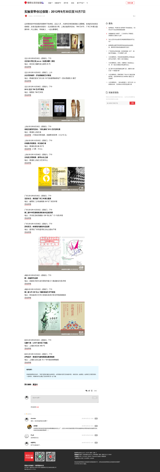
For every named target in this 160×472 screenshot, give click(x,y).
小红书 (87, 452)
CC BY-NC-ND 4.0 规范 (80, 463)
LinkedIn (92, 458)
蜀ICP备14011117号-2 (30, 469)
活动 (72, 3)
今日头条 (84, 456)
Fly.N (32, 435)
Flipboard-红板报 (96, 456)
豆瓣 (94, 452)
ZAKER (89, 456)
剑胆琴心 (33, 442)
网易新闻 (103, 456)
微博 (91, 452)
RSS (80, 456)
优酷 (100, 454)
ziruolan (33, 418)
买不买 (66, 3)
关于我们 (26, 467)
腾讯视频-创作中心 (88, 454)
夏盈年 (35, 384)
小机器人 (30, 16)
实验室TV (58, 3)
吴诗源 (35, 426)
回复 (96, 418)
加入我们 (81, 458)
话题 (49, 3)
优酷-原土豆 (105, 454)
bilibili (110, 454)
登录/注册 (130, 3)
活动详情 (27, 67)
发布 (95, 397)
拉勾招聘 (86, 458)
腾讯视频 (95, 454)
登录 (37, 407)
